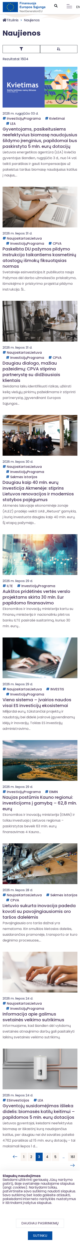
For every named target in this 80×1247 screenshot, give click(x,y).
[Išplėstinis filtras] (21, 49)
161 (73, 1157)
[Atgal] (15, 1156)
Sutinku (40, 1235)
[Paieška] (55, 6)
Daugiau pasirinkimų (40, 1223)
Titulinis (12, 20)
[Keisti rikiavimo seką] (59, 49)
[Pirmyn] (71, 1165)
